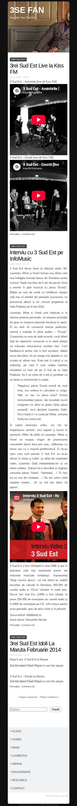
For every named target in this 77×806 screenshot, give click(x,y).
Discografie (21, 772)
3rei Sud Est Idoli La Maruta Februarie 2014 (35, 646)
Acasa (16, 731)
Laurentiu (19, 755)
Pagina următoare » (49, 697)
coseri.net (63, 796)
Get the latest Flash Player (26, 665)
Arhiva (17, 763)
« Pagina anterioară (27, 697)
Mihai (16, 747)
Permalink (15, 234)
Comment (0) (28, 234)
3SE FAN (27, 10)
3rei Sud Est (18, 59)
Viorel (17, 739)
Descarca (19, 780)
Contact (18, 788)
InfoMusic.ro (33, 615)
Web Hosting (52, 805)
